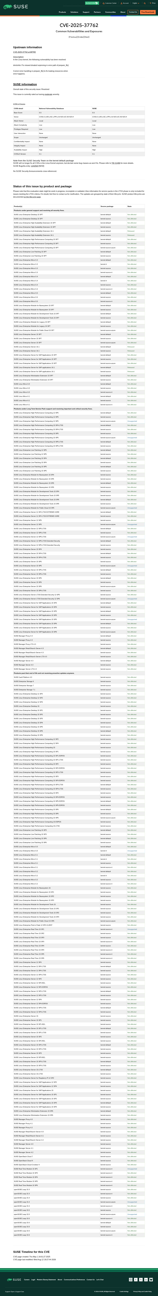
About (60, 1280)
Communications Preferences (74, 1280)
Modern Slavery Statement (46, 1280)
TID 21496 (116, 163)
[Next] (86, 37)
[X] (141, 1279)
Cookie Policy (148, 1291)
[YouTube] (130, 1279)
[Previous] (73, 37)
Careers (26, 1280)
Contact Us (133, 12)
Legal (33, 1280)
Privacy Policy (137, 1291)
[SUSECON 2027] (92, 3)
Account (126, 3)
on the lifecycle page (32, 197)
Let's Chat (100, 1280)
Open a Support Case (17, 1291)
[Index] (81, 37)
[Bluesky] (151, 1279)
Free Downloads (147, 12)
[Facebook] (136, 1279)
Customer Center (111, 3)
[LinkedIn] (146, 1279)
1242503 (34, 166)
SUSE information (25, 84)
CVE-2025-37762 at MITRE (24, 52)
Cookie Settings (124, 1291)
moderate (48, 94)
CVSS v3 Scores (19, 104)
